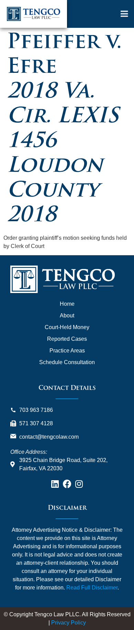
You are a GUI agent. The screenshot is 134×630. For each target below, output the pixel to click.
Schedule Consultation (67, 362)
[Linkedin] (55, 484)
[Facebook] (67, 484)
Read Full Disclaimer (92, 587)
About (67, 315)
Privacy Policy (68, 623)
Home (67, 304)
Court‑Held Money (67, 327)
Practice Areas (67, 350)
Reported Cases (67, 339)
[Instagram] (79, 484)
